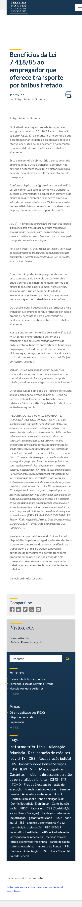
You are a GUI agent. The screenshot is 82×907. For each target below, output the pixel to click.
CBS (31, 758)
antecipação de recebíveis (27, 837)
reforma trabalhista (22, 846)
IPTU (67, 846)
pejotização (18, 818)
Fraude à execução (37, 784)
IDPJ (23, 769)
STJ (63, 780)
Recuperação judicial (54, 758)
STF (33, 769)
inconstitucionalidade (24, 832)
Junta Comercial (60, 851)
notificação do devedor (55, 832)
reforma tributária (28, 746)
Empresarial (17, 722)
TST (45, 851)
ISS (22, 822)
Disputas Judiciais (21, 717)
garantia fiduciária (40, 818)
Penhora (16, 851)
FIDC (23, 808)
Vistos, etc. (22, 628)
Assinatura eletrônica (36, 794)
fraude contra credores (41, 789)
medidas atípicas (56, 837)
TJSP (58, 818)
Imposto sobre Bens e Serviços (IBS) (38, 766)
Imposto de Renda (49, 846)
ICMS (54, 780)
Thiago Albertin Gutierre (30, 99)
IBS (13, 764)
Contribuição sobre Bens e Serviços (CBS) (38, 799)
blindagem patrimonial (56, 813)
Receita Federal (20, 856)
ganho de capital (60, 841)
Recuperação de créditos (49, 752)
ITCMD (16, 784)
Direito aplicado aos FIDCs (28, 712)
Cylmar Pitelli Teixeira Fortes (27, 679)
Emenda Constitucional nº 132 (46, 822)
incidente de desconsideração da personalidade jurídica (41, 777)
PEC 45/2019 (53, 827)
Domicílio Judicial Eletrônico (30, 803)
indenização (31, 851)
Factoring (37, 808)
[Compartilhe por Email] (39, 610)
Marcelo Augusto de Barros (27, 688)
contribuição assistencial (26, 827)
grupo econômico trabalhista (29, 841)
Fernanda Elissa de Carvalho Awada (31, 683)
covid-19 (18, 758)
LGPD (58, 794)
